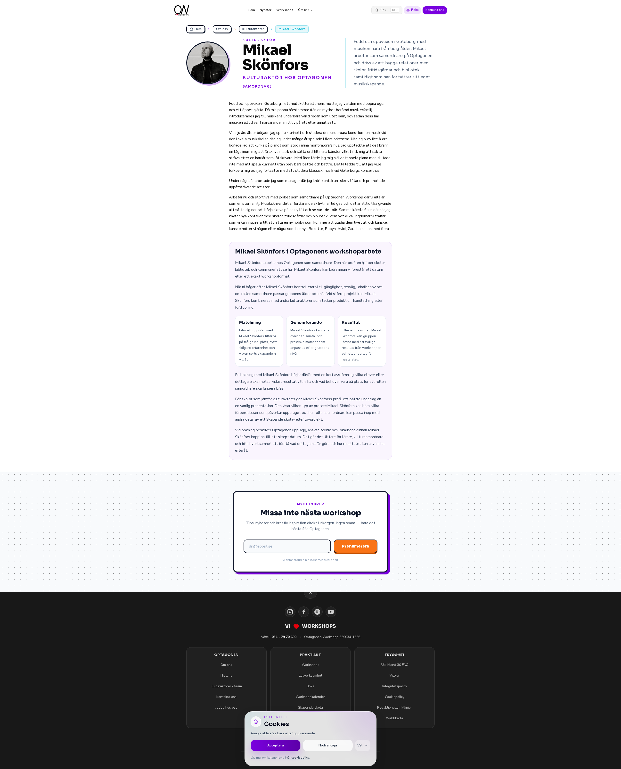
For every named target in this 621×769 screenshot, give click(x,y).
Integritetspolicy (394, 686)
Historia (226, 675)
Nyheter (265, 10)
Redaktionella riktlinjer (394, 707)
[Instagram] (290, 611)
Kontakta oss (434, 10)
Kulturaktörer (253, 29)
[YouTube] (331, 611)
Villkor (395, 675)
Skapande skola (310, 707)
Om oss (303, 10)
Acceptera (275, 745)
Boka (415, 10)
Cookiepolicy (394, 697)
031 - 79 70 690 (284, 637)
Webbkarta (394, 718)
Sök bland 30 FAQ (395, 665)
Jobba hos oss (226, 707)
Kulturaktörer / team (226, 686)
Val (359, 745)
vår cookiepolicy (297, 758)
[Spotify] (317, 611)
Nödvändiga (328, 745)
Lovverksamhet (310, 675)
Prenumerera (355, 546)
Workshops (284, 10)
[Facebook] (303, 611)
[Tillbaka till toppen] (310, 592)
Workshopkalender (310, 697)
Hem (251, 10)
